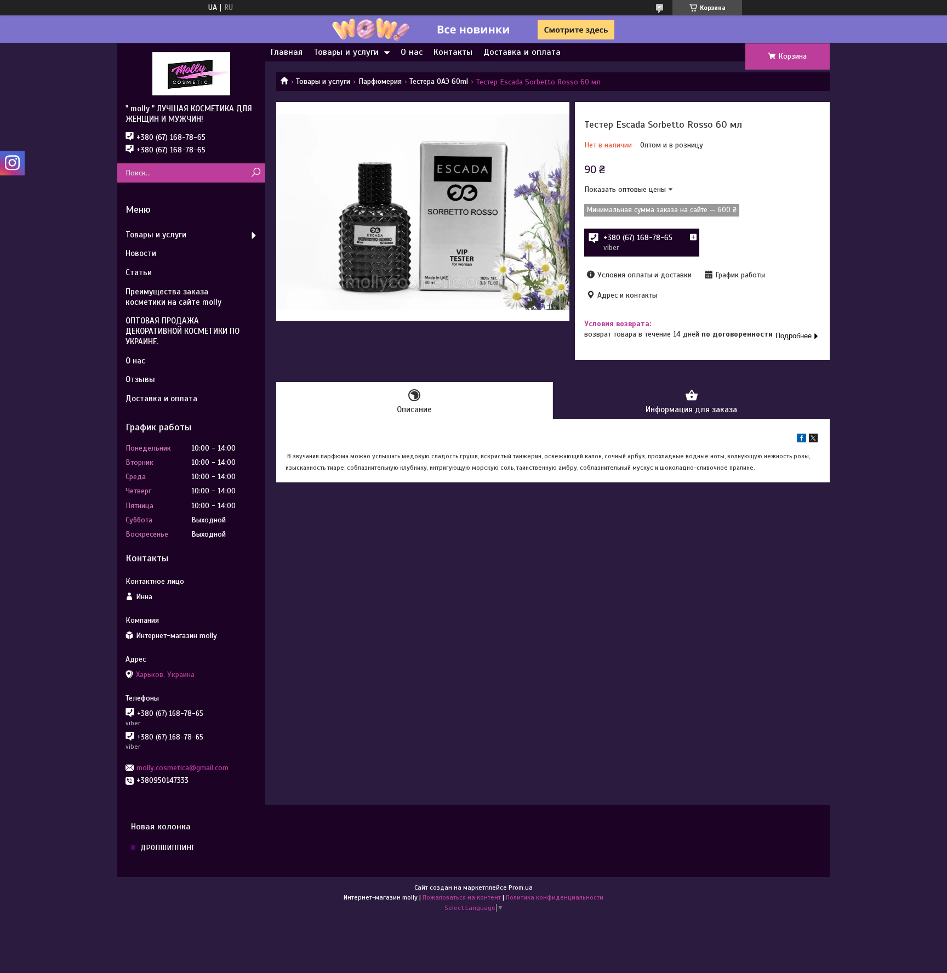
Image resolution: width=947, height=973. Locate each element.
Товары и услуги (346, 52)
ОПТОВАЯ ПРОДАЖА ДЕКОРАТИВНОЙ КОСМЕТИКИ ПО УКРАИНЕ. (182, 331)
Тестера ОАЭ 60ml (438, 81)
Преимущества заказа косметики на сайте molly (173, 297)
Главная (287, 52)
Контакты (452, 52)
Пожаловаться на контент (462, 897)
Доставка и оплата (522, 52)
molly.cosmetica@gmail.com (182, 767)
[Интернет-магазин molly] (191, 73)
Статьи (138, 272)
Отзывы (140, 379)
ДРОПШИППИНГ (167, 847)
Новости (140, 253)
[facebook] (801, 440)
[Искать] (255, 173)
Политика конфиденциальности (554, 897)
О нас (412, 52)
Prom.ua (521, 887)
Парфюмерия (380, 81)
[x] (813, 440)
